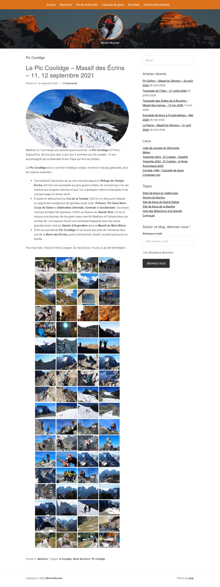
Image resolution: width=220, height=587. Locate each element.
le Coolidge (65, 558)
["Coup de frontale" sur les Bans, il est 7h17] (109, 329)
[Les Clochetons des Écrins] (109, 281)
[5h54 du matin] (66, 329)
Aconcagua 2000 (153, 166)
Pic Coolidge (98, 558)
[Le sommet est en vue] (88, 394)
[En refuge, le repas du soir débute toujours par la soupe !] (45, 329)
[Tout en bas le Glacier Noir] (109, 378)
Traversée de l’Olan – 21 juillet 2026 (165, 91)
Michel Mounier (54, 578)
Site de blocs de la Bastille (159, 206)
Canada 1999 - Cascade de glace (163, 170)
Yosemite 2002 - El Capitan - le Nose (165, 161)
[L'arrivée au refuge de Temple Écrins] (45, 297)
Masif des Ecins (81, 558)
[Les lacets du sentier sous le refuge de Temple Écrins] (88, 524)
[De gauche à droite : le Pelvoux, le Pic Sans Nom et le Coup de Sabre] (66, 491)
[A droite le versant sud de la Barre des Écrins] (88, 475)
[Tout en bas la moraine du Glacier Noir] (66, 443)
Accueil (51, 5)
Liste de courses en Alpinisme (161, 148)
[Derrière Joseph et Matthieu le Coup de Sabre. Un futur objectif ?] (66, 508)
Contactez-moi (151, 175)
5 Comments (70, 83)
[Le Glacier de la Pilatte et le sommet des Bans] (88, 281)
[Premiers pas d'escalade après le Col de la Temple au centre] (88, 362)
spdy (191, 578)
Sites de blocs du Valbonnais (160, 193)
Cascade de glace (113, 5)
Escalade (134, 5)
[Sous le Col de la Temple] (45, 362)
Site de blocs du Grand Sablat (161, 202)
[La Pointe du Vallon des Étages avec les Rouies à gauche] (45, 346)
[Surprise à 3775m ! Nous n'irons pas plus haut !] (109, 443)
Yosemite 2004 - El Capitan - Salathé (165, 157)
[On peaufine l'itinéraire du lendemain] (45, 313)
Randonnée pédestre (156, 5)
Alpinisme (66, 5)
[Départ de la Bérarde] (45, 265)
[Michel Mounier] (110, 38)
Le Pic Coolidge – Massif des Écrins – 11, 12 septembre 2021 (75, 71)
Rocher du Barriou (154, 197)
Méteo (146, 152)
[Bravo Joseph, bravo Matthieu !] (66, 459)
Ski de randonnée (87, 5)
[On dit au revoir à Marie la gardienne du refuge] (109, 524)
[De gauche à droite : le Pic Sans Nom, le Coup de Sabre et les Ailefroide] (109, 491)
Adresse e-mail (152, 233)
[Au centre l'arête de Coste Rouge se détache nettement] (109, 362)
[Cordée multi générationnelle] (66, 475)
